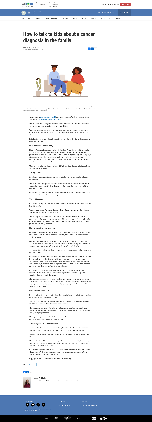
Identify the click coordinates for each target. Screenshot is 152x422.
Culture (83, 18)
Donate (126, 5)
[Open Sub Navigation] (32, 18)
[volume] (28, 13)
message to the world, (48, 117)
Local (29, 18)
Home (23, 18)
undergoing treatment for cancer (50, 119)
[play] (23, 13)
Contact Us (62, 401)
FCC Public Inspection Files (89, 405)
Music (75, 18)
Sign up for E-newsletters (109, 4)
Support (117, 18)
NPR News (32, 365)
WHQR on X (85, 401)
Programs (93, 18)
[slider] (31, 13)
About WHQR (105, 18)
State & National (52, 18)
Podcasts (38, 18)
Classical (65, 18)
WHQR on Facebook (64, 405)
